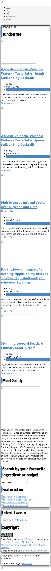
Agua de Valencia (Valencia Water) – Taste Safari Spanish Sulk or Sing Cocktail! (24, 73)
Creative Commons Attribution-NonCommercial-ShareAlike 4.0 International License (23, 545)
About (8, 19)
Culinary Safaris (10, 16)
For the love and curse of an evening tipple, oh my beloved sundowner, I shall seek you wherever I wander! (24, 275)
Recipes (8, 11)
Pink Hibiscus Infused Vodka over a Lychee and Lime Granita (23, 206)
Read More (6, 103)
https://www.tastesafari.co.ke (34, 550)
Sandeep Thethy (24, 539)
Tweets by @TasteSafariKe (14, 519)
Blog (7, 13)
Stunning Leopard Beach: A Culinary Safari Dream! (22, 345)
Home (8, 8)
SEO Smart (27, 563)
